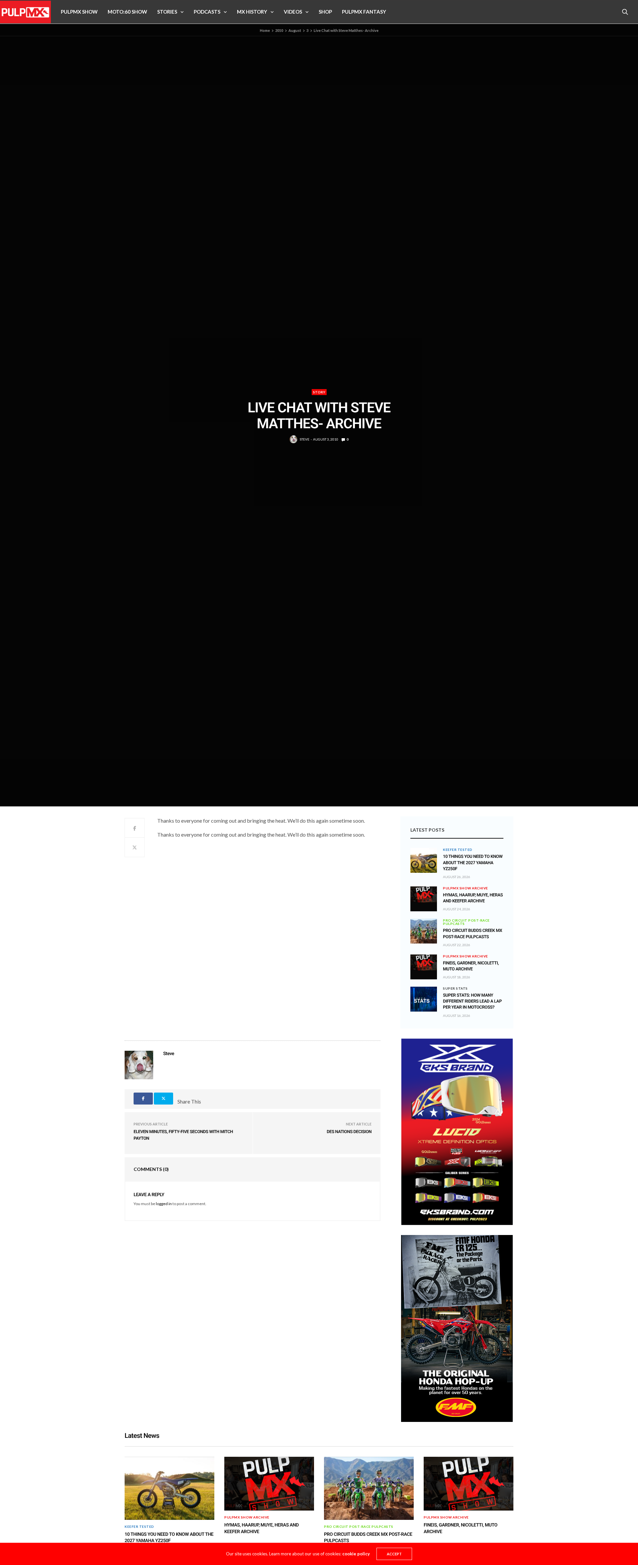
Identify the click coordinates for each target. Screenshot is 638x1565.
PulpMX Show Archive (465, 888)
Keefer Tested (458, 849)
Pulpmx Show (79, 12)
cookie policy (356, 1553)
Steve (304, 439)
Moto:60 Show (127, 12)
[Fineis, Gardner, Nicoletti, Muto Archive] (423, 962)
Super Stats (455, 988)
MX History (252, 12)
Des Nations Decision (349, 1131)
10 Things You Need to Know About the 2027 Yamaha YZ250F (472, 862)
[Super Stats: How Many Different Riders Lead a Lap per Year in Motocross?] (423, 999)
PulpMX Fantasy (364, 12)
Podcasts (207, 12)
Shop (325, 12)
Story (319, 392)
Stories (167, 12)
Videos (293, 12)
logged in (164, 1203)
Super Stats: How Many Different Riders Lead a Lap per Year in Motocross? (472, 1001)
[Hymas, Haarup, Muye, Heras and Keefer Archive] (423, 894)
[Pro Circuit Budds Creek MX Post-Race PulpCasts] (423, 931)
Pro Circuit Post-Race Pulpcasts (466, 922)
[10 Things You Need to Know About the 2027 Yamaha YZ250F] (423, 860)
